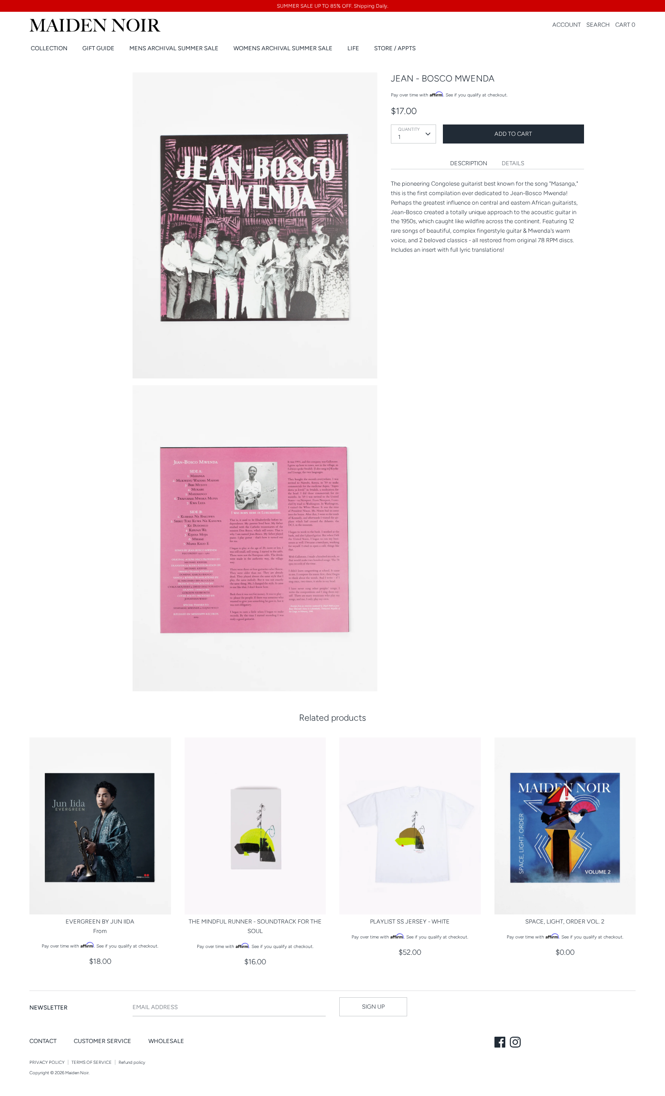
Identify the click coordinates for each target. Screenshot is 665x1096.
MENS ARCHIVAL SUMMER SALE (173, 48)
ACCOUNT (566, 24)
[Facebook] (500, 1043)
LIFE (353, 48)
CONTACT (43, 1041)
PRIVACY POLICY (47, 1062)
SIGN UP (373, 1006)
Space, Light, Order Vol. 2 (564, 921)
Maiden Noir (77, 1072)
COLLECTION (49, 48)
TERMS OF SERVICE (91, 1062)
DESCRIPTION (468, 163)
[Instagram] (516, 1043)
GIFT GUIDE (98, 48)
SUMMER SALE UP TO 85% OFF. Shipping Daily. (332, 6)
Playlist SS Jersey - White (410, 921)
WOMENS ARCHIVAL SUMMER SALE (282, 48)
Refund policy (132, 1062)
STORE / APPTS (395, 48)
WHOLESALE (166, 1041)
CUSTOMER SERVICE (102, 1041)
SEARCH (598, 24)
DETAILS (513, 163)
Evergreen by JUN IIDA (100, 921)
